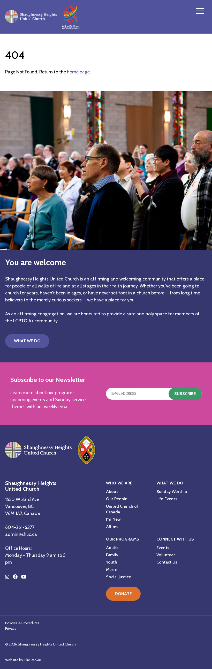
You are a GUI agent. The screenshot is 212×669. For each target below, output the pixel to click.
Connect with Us (175, 539)
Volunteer (165, 554)
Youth (111, 562)
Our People (116, 498)
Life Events (166, 498)
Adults (112, 547)
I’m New (113, 519)
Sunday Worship (171, 491)
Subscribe (185, 393)
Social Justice (118, 576)
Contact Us (166, 562)
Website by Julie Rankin (23, 660)
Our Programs (122, 539)
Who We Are (119, 483)
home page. (79, 72)
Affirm (112, 526)
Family (112, 554)
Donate (123, 593)
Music (111, 569)
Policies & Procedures (22, 623)
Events (162, 547)
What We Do (27, 340)
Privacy (10, 628)
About (112, 491)
